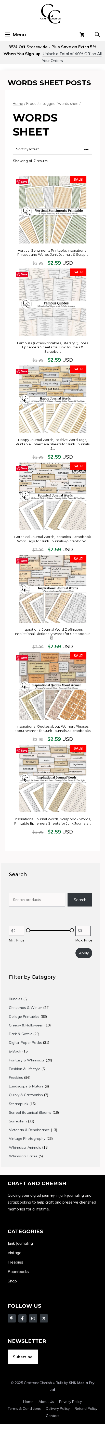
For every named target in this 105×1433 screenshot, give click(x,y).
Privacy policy (70, 1401)
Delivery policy (58, 1408)
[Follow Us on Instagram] (33, 1318)
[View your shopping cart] (82, 34)
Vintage (14, 1252)
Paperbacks (18, 1271)
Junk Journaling (20, 1243)
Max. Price (83, 940)
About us (46, 1401)
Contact (52, 1415)
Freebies (15, 1262)
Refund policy (86, 1408)
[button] (97, 34)
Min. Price (16, 940)
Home (18, 103)
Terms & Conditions (24, 1408)
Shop (12, 1281)
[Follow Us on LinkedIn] (44, 1318)
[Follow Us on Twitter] (22, 1318)
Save (24, 181)
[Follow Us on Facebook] (12, 1318)
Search (80, 899)
